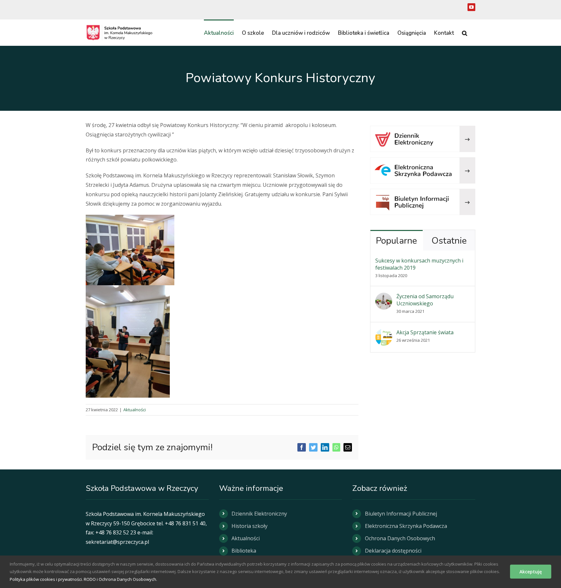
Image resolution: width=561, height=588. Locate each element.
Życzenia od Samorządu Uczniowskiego (425, 300)
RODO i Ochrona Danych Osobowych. (120, 579)
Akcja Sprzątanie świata (425, 332)
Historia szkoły (249, 526)
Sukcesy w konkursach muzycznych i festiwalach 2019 (419, 264)
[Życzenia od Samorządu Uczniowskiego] (383, 297)
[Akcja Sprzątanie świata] (383, 333)
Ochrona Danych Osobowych (400, 538)
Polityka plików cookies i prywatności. (46, 579)
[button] (464, 32)
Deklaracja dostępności (393, 550)
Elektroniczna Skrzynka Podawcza (406, 526)
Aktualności (134, 410)
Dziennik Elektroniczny (259, 513)
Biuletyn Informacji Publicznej (401, 513)
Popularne (396, 241)
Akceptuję (530, 572)
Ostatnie (449, 241)
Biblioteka (243, 550)
